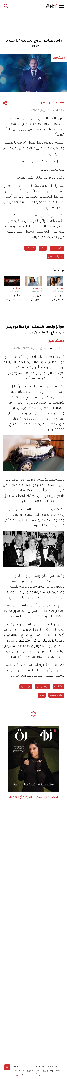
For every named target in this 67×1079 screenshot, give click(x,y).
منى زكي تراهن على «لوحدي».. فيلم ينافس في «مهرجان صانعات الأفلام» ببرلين (34, 298)
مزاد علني (26, 686)
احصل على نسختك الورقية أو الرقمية (33, 797)
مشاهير (30, 248)
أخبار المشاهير (55, 256)
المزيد (18, 1074)
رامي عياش (57, 248)
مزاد (42, 695)
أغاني (42, 248)
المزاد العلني (56, 695)
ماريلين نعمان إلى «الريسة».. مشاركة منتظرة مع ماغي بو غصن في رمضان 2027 (55, 298)
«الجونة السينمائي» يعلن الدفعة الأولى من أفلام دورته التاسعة (12, 298)
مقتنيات (58, 686)
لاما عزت (58, 110)
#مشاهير (59, 289)
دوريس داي (42, 686)
